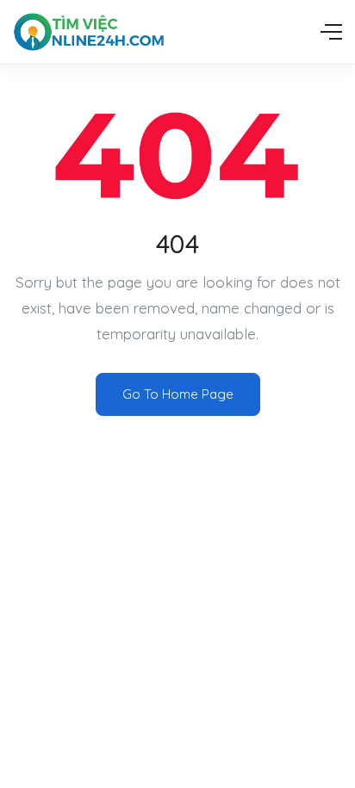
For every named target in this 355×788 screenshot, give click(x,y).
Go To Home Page (178, 394)
